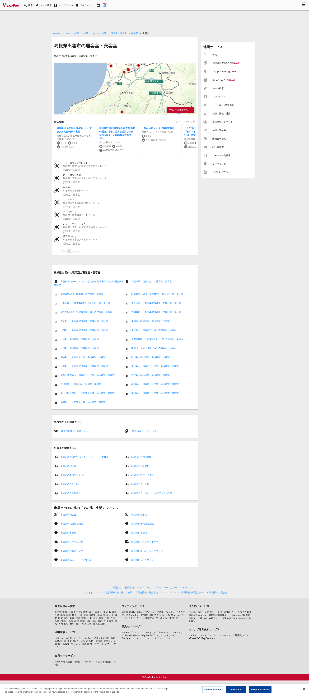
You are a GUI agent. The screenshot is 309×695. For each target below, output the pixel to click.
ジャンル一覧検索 (80, 644)
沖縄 (103, 623)
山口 (94, 621)
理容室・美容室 (119, 33)
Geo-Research (239, 618)
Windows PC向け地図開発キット (214, 615)
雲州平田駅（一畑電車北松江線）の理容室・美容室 (86, 312)
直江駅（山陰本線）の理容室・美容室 (150, 375)
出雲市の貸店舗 (68, 465)
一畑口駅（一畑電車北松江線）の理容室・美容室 (85, 303)
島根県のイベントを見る (144, 430)
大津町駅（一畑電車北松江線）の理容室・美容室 (156, 312)
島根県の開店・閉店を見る (74, 430)
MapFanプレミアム (131, 632)
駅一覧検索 (64, 644)
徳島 (100, 621)
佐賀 (66, 623)
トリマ (159, 635)
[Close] (303, 689)
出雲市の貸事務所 (140, 465)
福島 (114, 612)
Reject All (236, 689)
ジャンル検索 (72, 33)
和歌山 (64, 621)
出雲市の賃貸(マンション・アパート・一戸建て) (85, 456)
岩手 (91, 612)
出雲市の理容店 (139, 514)
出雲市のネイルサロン (142, 559)
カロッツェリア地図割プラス (234, 635)
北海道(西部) (75, 612)
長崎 (72, 623)
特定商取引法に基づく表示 (118, 592)
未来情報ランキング (77, 641)
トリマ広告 (225, 618)
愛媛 (111, 621)
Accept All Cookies (260, 689)
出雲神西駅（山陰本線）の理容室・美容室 (82, 294)
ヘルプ (140, 587)
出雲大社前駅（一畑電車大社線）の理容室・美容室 (157, 294)
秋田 (102, 612)
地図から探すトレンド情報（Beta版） (155, 612)
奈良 (57, 621)
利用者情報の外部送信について (151, 592)
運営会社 (117, 587)
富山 (105, 615)
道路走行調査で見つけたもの (155, 615)
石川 (111, 615)
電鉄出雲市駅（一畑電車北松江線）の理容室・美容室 (88, 375)
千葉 (80, 615)
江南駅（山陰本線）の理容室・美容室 (80, 339)
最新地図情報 (128, 612)
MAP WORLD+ (211, 618)
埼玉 (74, 615)
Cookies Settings (212, 689)
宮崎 (89, 623)
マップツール (80, 638)
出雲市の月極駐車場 (141, 456)
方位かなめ (169, 635)
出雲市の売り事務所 (71, 493)
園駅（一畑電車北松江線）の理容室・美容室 (153, 348)
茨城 (57, 615)
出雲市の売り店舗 (140, 484)
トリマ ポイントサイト (158, 638)
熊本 (78, 623)
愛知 (83, 618)
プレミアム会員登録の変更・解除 (187, 592)
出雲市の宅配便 (139, 532)
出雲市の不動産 (68, 532)
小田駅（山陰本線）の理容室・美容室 (150, 321)
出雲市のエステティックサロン (76, 559)
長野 (66, 618)
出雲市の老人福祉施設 (142, 523)
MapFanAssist (132, 635)
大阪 (101, 618)
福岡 (60, 623)
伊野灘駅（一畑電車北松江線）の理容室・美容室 (156, 303)
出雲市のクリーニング (72, 541)
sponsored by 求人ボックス (185, 122)
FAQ (149, 587)
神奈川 (92, 615)
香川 (105, 621)
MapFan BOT (148, 635)
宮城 (97, 612)
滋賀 (95, 618)
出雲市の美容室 (68, 514)
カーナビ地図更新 (145, 618)
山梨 (60, 618)
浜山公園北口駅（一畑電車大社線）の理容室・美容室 (88, 393)
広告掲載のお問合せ (217, 592)
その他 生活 (99, 33)
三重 (89, 618)
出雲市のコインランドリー (144, 541)
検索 (57, 638)
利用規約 (129, 587)
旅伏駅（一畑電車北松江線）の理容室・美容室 (155, 366)
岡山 (82, 621)
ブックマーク (97, 644)
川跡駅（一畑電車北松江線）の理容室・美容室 (84, 330)
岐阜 (72, 618)
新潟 (100, 615)
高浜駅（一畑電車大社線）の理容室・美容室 (83, 357)
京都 (107, 618)
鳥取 (71, 621)
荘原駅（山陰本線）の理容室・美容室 (80, 348)
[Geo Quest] (105, 5)
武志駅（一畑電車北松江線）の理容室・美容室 (84, 366)
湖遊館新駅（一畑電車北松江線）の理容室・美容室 (157, 339)
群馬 (68, 615)
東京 (86, 615)
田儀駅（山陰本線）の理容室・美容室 (150, 357)
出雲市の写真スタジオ (72, 550)
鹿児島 (96, 623)
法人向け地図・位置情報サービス (205, 612)
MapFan (57, 33)
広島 (88, 621)
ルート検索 (66, 638)
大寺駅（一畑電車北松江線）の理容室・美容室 (84, 321)
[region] (125, 88)
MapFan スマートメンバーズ (203, 635)
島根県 (134, 33)
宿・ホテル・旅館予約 (167, 618)
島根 (76, 621)
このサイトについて (92, 592)
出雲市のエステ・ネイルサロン (147, 550)
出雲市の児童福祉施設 (72, 523)
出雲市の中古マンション (73, 474)
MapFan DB (238, 615)
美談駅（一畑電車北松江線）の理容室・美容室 (155, 393)
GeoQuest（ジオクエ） (134, 638)
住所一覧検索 (95, 641)
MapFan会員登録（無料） (68, 661)
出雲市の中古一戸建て (142, 474)
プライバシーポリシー (166, 587)
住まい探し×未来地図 (98, 638)
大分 (83, 623)
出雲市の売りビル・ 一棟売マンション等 (152, 493)
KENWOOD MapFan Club (202, 638)
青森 (85, 612)
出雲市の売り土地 (70, 484)
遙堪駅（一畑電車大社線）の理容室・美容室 (83, 402)
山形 (108, 612)
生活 (86, 33)
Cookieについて (188, 587)
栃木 (63, 615)
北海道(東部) (61, 612)
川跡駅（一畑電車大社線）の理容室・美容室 (153, 330)
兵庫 (112, 618)
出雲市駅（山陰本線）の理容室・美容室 (151, 281)
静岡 (78, 618)
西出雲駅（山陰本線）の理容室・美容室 (81, 384)
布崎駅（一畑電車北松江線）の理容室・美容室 (155, 384)
